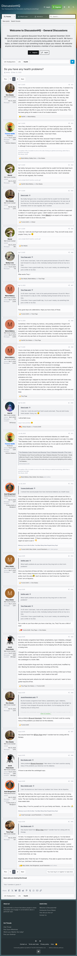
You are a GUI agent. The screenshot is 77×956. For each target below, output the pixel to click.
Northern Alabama (11, 143)
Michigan (13, 657)
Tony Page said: (26, 257)
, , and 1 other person (39, 549)
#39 (72, 781)
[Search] (73, 7)
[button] (69, 7)
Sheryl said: (24, 195)
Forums (8, 16)
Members (40, 16)
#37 (72, 731)
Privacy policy (45, 944)
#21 (72, 84)
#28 (72, 320)
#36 (72, 692)
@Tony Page (38, 735)
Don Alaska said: (26, 760)
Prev (5, 79)
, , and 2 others (36, 477)
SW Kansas (12, 422)
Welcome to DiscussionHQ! (48, 907)
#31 (72, 433)
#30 (72, 403)
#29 (72, 347)
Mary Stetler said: (26, 786)
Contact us (23, 944)
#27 (72, 285)
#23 (72, 165)
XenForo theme (53, 947)
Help (52, 944)
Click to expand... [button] (46, 713)
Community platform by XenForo (30, 947)
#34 (72, 589)
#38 (72, 755)
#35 (72, 637)
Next (22, 79)
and (28, 116)
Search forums (15, 21)
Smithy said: (25, 560)
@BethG (48, 215)
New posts (6, 21)
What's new (24, 16)
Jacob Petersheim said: (28, 697)
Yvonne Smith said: (27, 488)
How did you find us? (46, 912)
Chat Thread (7, 927)
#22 (72, 123)
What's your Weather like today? (14, 932)
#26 (72, 252)
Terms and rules (34, 944)
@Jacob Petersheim (35, 718)
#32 (72, 483)
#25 (72, 228)
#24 (72, 190)
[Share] (69, 84)
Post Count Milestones (11, 929)
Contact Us (43, 915)
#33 (72, 556)
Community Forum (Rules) (48, 910)
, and (33, 158)
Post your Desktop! (10, 934)
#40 (72, 821)
